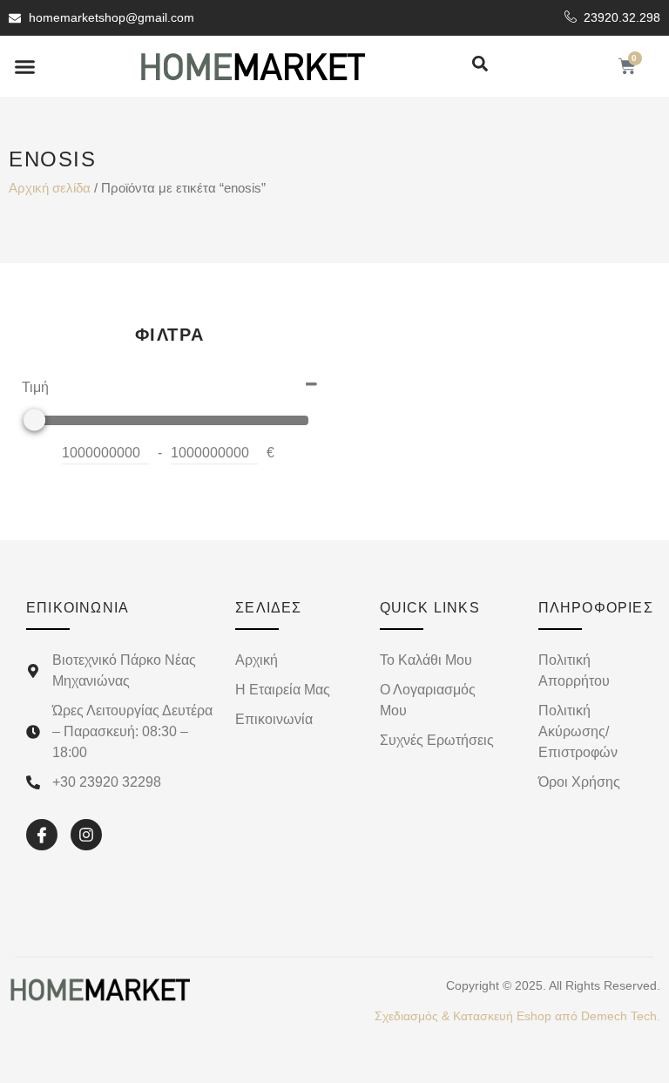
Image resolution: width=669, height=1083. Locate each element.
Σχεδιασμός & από (517, 1016)
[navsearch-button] (480, 65)
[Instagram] (86, 834)
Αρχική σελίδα (50, 188)
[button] (25, 66)
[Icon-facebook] (41, 834)
